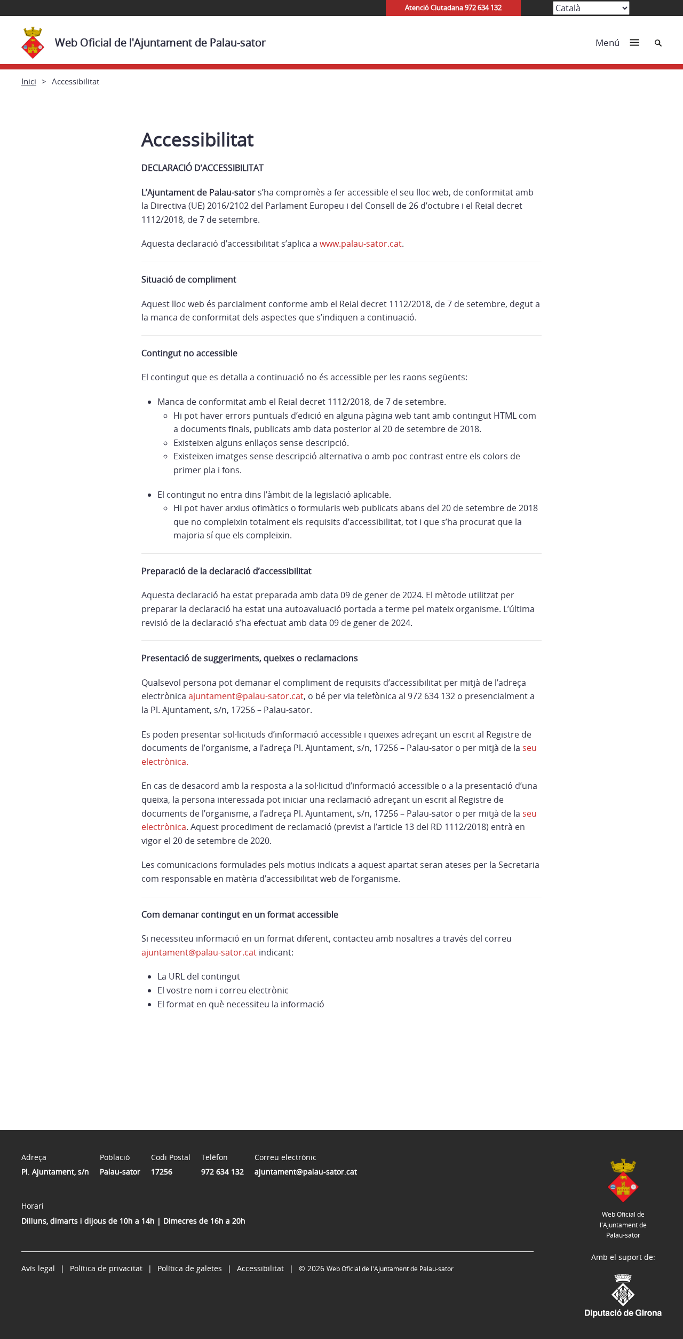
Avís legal (38, 1268)
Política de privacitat (106, 1268)
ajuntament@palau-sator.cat (246, 696)
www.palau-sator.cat (361, 243)
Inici (28, 81)
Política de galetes (189, 1268)
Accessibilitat (260, 1268)
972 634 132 (222, 1171)
